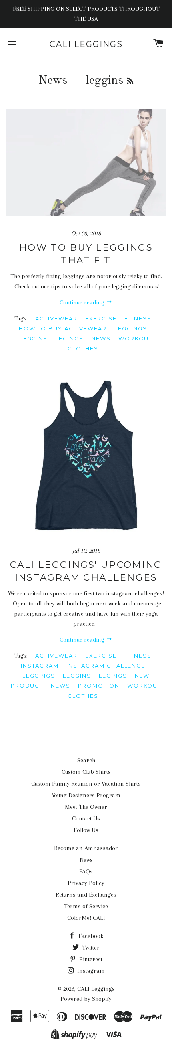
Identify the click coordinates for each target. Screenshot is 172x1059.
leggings (131, 328)
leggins (34, 338)
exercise (101, 318)
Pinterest (90, 959)
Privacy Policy (86, 883)
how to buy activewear (63, 328)
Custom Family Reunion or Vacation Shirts (86, 783)
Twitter (90, 947)
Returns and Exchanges (86, 894)
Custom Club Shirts (86, 772)
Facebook (90, 936)
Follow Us (86, 830)
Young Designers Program (86, 795)
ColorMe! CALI (86, 917)
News (52, 81)
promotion (99, 685)
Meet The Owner (86, 806)
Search (86, 760)
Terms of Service (86, 906)
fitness (138, 318)
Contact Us (86, 818)
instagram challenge (105, 665)
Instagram (90, 970)
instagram (40, 665)
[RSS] (130, 81)
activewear (56, 318)
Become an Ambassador (86, 848)
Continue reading (83, 302)
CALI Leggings (86, 44)
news (101, 338)
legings (69, 338)
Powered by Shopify (86, 998)
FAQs (86, 871)
